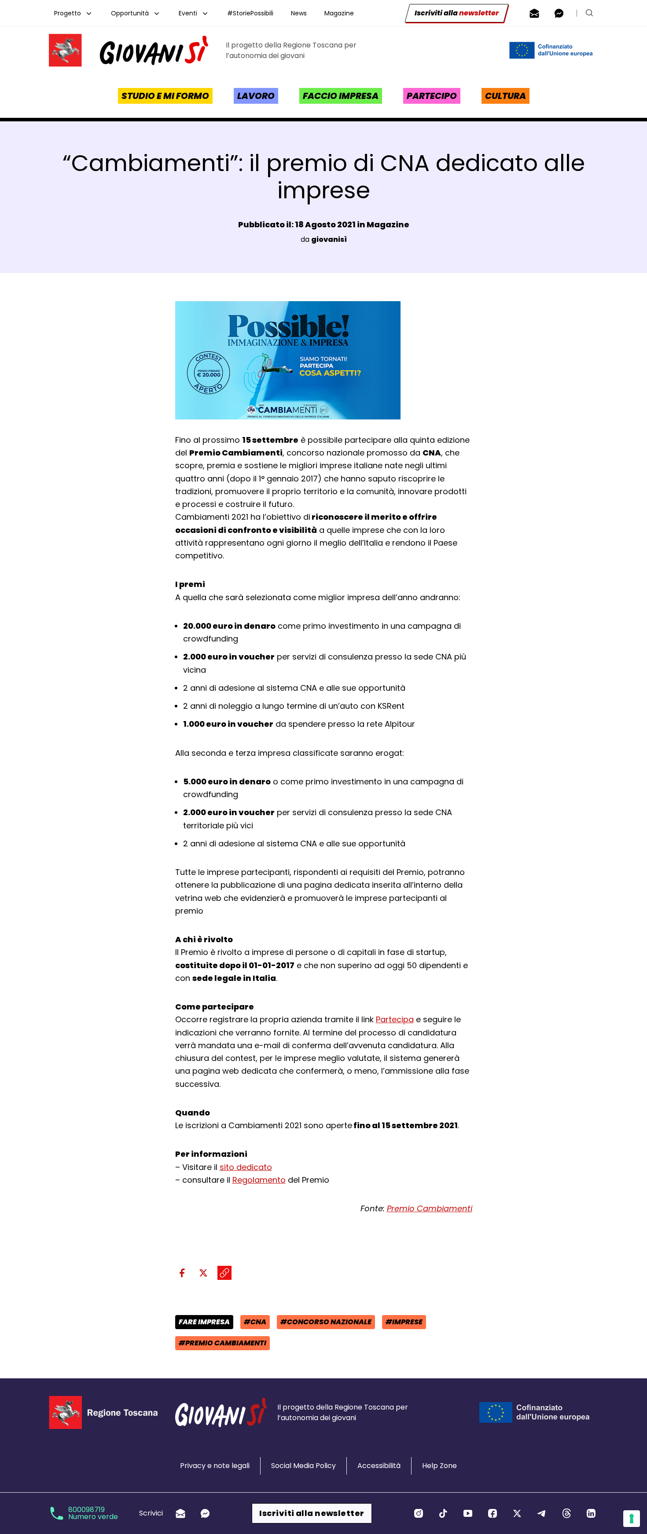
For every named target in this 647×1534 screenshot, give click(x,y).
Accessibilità (379, 1466)
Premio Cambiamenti (429, 1208)
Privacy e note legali (215, 1466)
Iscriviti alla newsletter (311, 1513)
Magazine (339, 13)
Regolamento (259, 1179)
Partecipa (395, 1019)
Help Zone (439, 1466)
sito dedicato (246, 1167)
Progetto (67, 13)
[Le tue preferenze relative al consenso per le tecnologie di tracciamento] (631, 1518)
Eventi (188, 13)
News (299, 13)
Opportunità (130, 13)
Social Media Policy (303, 1466)
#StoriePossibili (250, 13)
